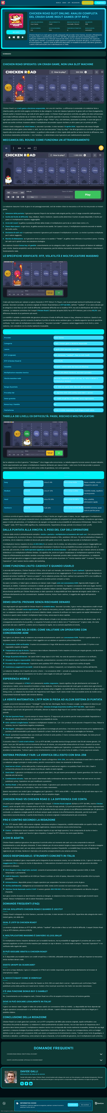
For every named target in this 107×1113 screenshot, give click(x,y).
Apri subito (16, 32)
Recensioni (76, 2)
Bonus (58, 2)
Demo (64, 2)
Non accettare (85, 1104)
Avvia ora (87, 3)
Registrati (100, 3)
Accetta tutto (73, 1104)
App (69, 2)
